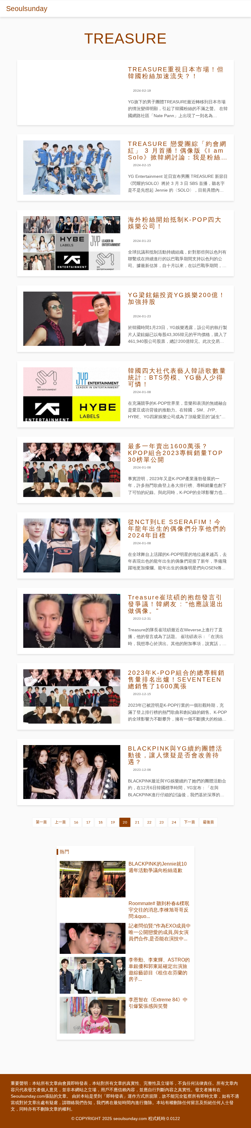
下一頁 (189, 822)
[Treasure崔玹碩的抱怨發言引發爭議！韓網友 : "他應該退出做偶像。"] (71, 621)
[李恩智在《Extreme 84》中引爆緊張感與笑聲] (93, 1015)
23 (161, 822)
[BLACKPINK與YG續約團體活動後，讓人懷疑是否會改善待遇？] (71, 772)
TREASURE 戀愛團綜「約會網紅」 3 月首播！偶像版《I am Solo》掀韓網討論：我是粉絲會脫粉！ (177, 150)
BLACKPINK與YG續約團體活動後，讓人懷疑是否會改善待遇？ (175, 755)
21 (137, 822)
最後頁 (208, 822)
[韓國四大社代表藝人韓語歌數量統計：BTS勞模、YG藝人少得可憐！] (71, 394)
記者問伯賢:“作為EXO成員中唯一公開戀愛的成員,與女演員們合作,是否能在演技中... (160, 932)
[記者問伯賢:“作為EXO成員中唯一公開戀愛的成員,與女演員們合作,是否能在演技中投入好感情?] (93, 938)
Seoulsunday (26, 9)
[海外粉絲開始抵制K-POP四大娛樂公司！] (71, 243)
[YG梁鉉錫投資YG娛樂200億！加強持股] (71, 319)
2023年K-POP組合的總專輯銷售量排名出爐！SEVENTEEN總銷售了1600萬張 (176, 679)
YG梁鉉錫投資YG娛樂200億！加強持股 (177, 298)
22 (149, 822)
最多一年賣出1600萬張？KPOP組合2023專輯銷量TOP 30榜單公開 (175, 453)
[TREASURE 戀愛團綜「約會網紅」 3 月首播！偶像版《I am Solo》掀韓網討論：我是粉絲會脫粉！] (71, 167)
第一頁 (41, 822)
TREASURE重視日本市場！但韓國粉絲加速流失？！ (176, 72)
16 (76, 822)
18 (100, 822)
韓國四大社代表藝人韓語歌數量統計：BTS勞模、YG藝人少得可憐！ (177, 377)
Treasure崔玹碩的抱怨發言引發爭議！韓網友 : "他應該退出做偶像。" (176, 604)
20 (125, 822)
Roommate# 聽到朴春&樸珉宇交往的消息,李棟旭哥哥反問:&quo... (159, 910)
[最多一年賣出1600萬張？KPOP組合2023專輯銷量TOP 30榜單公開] (71, 470)
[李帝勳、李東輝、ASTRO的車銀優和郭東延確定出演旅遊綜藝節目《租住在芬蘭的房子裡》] (93, 975)
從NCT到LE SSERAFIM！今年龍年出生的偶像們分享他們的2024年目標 (177, 528)
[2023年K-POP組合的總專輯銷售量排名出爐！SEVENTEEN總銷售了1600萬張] (71, 696)
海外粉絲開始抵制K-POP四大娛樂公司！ (175, 223)
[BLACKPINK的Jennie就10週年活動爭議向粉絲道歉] (93, 879)
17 (88, 822)
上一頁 (60, 822)
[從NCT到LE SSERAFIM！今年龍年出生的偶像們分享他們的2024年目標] (71, 545)
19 (113, 822)
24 (174, 822)
